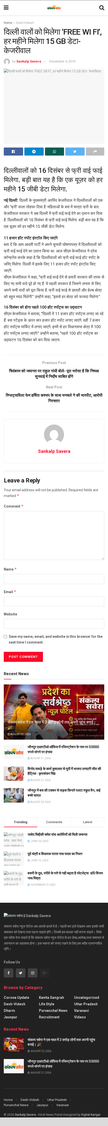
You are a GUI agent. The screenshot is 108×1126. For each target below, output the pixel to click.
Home (8, 23)
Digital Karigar (90, 1114)
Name (10, 569)
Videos (80, 1017)
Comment (14, 506)
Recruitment (49, 1017)
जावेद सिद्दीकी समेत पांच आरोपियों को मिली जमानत (57, 834)
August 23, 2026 (20, 734)
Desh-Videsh (25, 23)
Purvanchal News (53, 1011)
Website (10, 614)
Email (10, 591)
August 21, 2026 (40, 758)
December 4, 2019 (62, 61)
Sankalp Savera (28, 61)
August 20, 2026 (40, 802)
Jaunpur (10, 1017)
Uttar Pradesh (86, 1004)
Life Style (46, 1004)
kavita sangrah (51, 998)
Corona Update (16, 998)
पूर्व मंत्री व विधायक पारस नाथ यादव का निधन (55, 854)
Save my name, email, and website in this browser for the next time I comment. (55, 639)
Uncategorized (86, 998)
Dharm (9, 1011)
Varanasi (81, 1011)
